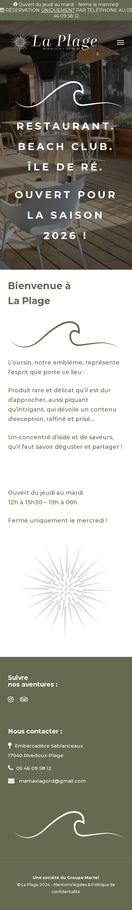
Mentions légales (70, 884)
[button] (120, 42)
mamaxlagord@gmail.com (52, 781)
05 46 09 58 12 (34, 768)
